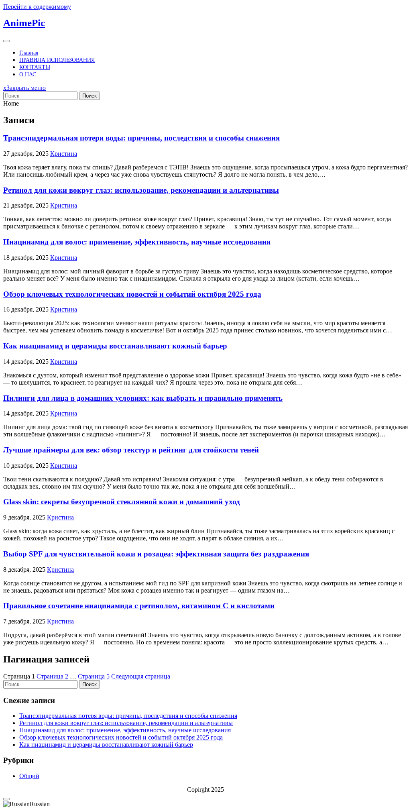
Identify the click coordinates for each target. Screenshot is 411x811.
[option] (205, 804)
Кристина (63, 153)
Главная (28, 53)
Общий (29, 775)
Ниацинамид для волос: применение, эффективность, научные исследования (137, 242)
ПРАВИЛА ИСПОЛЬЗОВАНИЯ (57, 60)
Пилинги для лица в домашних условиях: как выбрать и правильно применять (143, 398)
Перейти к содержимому (37, 6)
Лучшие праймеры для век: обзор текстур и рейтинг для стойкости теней (131, 450)
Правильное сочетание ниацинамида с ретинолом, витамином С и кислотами (139, 605)
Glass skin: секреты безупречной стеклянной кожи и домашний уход (121, 501)
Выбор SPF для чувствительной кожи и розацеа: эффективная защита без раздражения (156, 554)
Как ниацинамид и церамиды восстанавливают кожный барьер (115, 346)
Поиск (89, 96)
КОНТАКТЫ (34, 67)
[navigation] (205, 804)
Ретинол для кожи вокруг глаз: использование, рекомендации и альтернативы (141, 190)
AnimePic (24, 22)
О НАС (27, 74)
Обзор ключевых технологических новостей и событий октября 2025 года (132, 294)
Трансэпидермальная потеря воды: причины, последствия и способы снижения (141, 138)
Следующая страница (140, 676)
